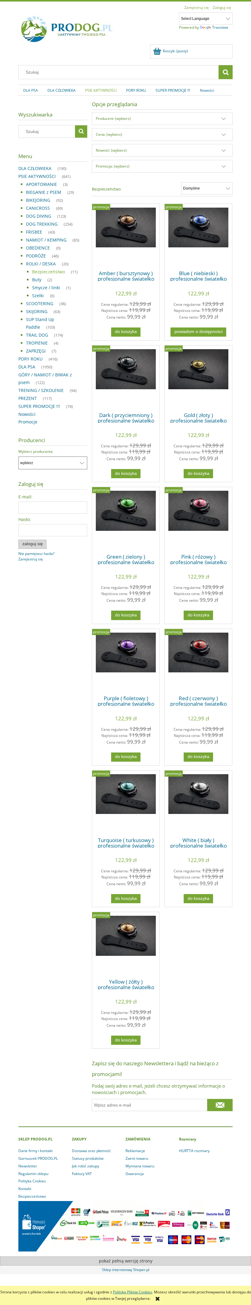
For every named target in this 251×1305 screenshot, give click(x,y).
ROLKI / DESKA (41, 264)
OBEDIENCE (38, 248)
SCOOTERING (39, 303)
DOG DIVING (38, 216)
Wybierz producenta (35, 451)
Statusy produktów (87, 1158)
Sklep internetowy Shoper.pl (125, 1269)
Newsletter (27, 1166)
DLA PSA (26, 367)
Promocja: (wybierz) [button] (112, 166)
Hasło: (24, 519)
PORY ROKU (30, 359)
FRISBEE (34, 232)
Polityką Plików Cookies (132, 1292)
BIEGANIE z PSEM (43, 192)
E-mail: (25, 497)
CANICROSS (38, 208)
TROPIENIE (37, 343)
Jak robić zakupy (85, 1166)
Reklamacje (135, 1150)
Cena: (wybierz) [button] (109, 134)
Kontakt (24, 1188)
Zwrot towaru (137, 1158)
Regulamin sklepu (33, 1173)
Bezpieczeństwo (48, 272)
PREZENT (27, 398)
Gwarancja (135, 1173)
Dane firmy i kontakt (35, 1150)
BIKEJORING (38, 200)
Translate (220, 27)
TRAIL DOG (37, 335)
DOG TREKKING (42, 224)
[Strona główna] (67, 28)
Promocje (27, 422)
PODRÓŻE (36, 256)
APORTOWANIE (41, 184)
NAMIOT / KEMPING (46, 240)
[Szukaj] (226, 72)
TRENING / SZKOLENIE (41, 390)
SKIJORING (36, 311)
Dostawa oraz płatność (91, 1150)
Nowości (27, 414)
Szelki (38, 295)
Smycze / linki (46, 287)
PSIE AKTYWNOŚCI (37, 176)
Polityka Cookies (32, 1181)
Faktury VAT (82, 1173)
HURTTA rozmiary (194, 1150)
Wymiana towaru (140, 1166)
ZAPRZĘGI (36, 351)
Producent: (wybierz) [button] (113, 118)
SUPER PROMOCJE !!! (39, 406)
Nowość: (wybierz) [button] (111, 150)
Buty (36, 280)
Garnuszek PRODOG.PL (38, 1158)
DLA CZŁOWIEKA (34, 168)
